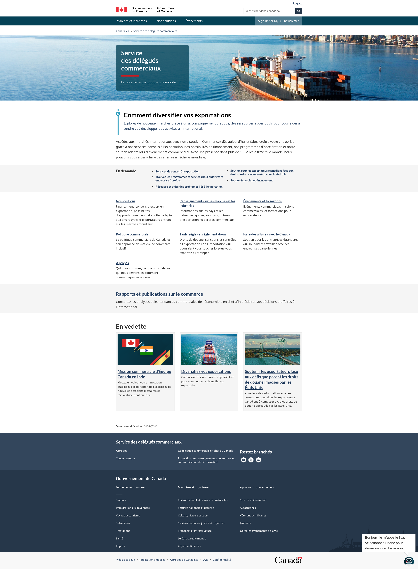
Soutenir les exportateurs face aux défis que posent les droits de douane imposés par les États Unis (271, 379)
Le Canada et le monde (192, 538)
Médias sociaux (125, 559)
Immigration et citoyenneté (133, 508)
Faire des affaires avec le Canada (266, 234)
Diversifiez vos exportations (206, 371)
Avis (205, 559)
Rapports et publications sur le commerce (159, 294)
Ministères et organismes (193, 487)
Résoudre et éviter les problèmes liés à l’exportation (189, 186)
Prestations (123, 531)
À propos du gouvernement (257, 487)
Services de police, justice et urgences (201, 523)
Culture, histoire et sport (193, 515)
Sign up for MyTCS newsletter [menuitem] (278, 21)
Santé (119, 538)
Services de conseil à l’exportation (177, 171)
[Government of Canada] (145, 10)
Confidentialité (222, 559)
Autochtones (248, 508)
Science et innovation (253, 500)
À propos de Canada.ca (184, 559)
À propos (122, 263)
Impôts (120, 546)
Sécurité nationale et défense (196, 508)
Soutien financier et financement (251, 180)
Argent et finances (189, 546)
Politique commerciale (132, 234)
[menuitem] (131, 20)
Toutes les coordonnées (130, 487)
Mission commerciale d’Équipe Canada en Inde (144, 374)
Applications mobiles (152, 559)
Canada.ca (122, 31)
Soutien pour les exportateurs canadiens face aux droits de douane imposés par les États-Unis (262, 172)
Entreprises (123, 523)
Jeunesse (245, 523)
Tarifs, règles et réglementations (203, 234)
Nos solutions (125, 201)
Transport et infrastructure (195, 531)
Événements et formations (262, 201)
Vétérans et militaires (253, 515)
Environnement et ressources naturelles (203, 500)
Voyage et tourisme (128, 515)
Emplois (121, 500)
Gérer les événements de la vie (259, 531)
